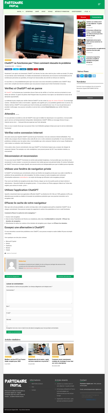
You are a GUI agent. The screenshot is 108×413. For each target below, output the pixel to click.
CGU (33, 387)
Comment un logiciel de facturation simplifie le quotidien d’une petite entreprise (93, 59)
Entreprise (29, 11)
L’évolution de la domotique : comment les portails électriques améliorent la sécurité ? (66, 276)
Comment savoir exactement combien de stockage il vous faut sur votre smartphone (62, 361)
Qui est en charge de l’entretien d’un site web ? (14, 276)
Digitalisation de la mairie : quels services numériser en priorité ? (38, 360)
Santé (37, 11)
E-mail (8, 313)
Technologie (8, 60)
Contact (34, 390)
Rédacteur (19, 66)
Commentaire (10, 290)
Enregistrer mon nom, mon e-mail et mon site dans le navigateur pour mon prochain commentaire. (32, 328)
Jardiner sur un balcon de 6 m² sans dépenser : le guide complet (94, 23)
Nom (8, 306)
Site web (8, 319)
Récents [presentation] (83, 17)
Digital (19, 11)
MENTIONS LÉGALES (37, 383)
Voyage (50, 11)
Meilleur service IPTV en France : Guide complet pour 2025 (15, 360)
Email (78, 91)
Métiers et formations (62, 11)
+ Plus (86, 11)
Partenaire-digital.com (86, 383)
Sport (43, 11)
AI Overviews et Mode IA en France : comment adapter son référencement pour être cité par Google (94, 33)
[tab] (83, 17)
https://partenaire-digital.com (31, 268)
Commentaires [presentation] (97, 17)
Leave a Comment (11, 253)
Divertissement (77, 11)
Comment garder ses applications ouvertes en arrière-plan (94, 49)
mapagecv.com (90, 399)
